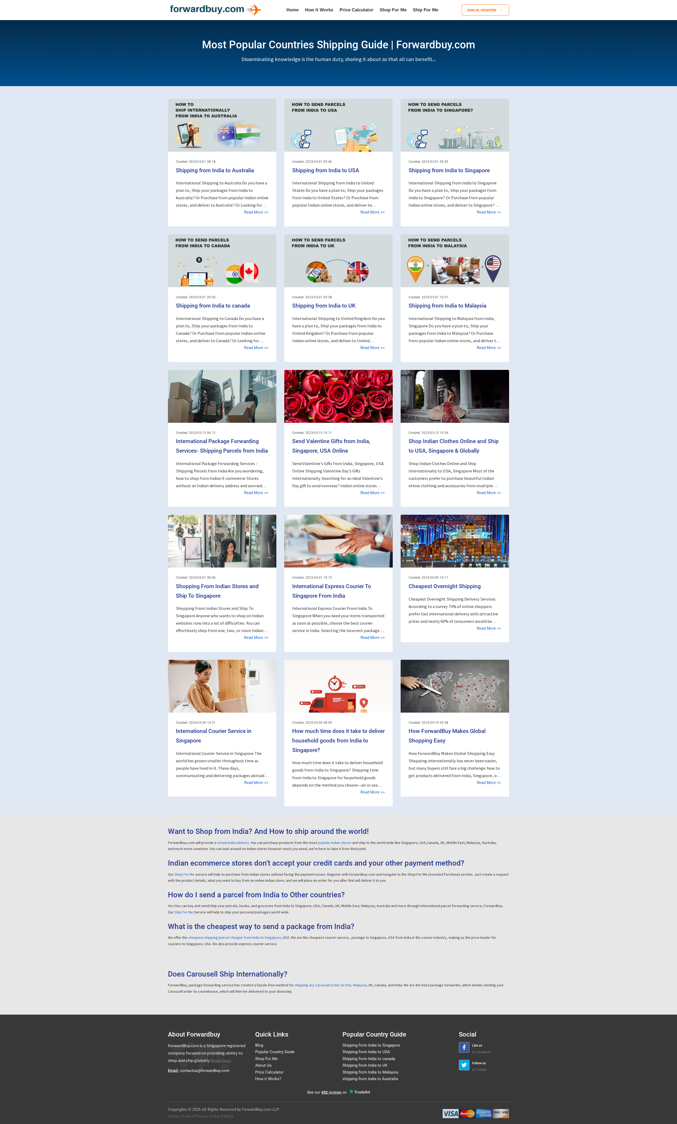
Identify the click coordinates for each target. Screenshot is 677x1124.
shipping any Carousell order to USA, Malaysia (331, 985)
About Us (263, 1065)
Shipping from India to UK (323, 306)
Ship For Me (425, 9)
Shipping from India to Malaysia (447, 306)
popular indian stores (334, 842)
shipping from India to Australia (370, 1078)
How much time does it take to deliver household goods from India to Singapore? (338, 740)
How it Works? (268, 1078)
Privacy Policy (207, 1116)
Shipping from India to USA (325, 170)
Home (292, 9)
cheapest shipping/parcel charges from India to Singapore (234, 937)
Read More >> (256, 212)
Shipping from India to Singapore (449, 170)
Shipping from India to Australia (215, 170)
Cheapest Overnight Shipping (445, 586)
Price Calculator (356, 9)
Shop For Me (393, 9)
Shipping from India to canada (213, 306)
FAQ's (229, 1116)
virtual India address (233, 842)
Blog (259, 1045)
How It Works (319, 9)
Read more (221, 1060)
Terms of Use (180, 1116)
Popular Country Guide (275, 1051)
